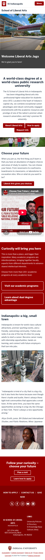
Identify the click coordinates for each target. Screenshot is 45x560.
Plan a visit (22, 472)
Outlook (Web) (32, 530)
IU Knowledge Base (34, 527)
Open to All (28, 553)
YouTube (28, 504)
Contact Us (27, 492)
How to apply (33, 125)
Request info (23, 130)
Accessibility (6, 553)
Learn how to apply (22, 478)
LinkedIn (33, 504)
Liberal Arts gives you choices (18, 183)
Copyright (8, 556)
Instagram (22, 504)
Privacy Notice (38, 553)
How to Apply (10, 492)
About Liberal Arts (13, 125)
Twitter (12, 504)
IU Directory (31, 524)
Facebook (17, 504)
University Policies (34, 522)
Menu (39, 3)
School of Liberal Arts (14, 10)
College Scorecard (17, 553)
